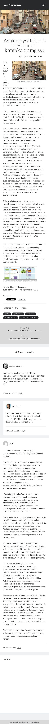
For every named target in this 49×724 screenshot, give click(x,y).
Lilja (19, 56)
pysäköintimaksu (10, 317)
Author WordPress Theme (18, 722)
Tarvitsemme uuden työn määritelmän (24, 338)
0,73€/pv (35, 146)
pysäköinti (30, 314)
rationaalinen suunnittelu (28, 317)
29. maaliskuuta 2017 (33, 56)
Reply (20, 393)
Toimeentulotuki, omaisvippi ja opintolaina (24, 330)
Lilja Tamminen (12, 5)
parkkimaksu (18, 314)
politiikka (23, 308)
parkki (7, 314)
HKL (16, 308)
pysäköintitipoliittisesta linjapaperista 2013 (20, 290)
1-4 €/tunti (18, 143)
